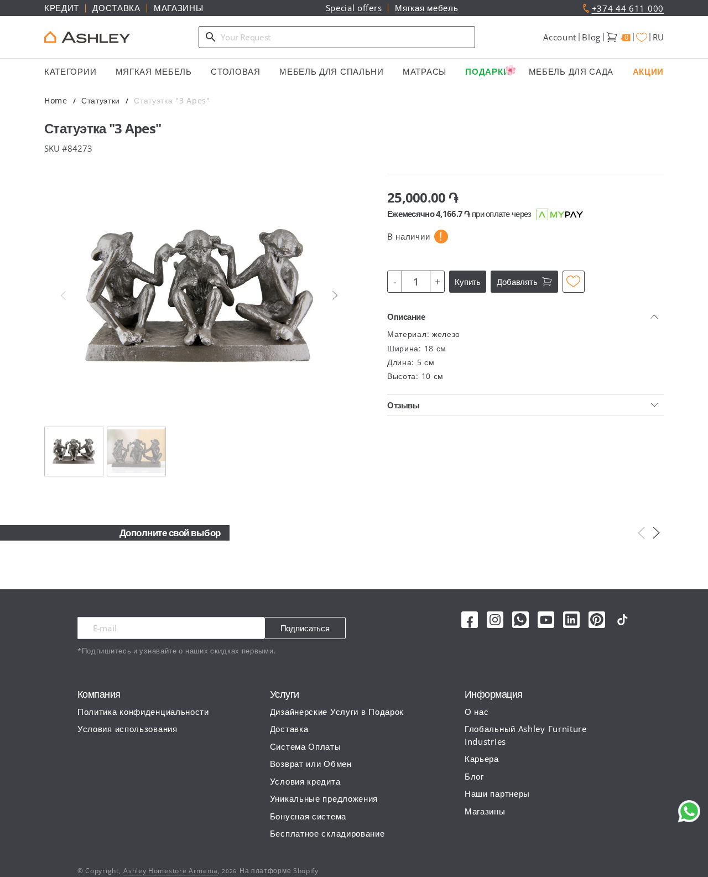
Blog (591, 37)
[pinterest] (597, 619)
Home (55, 100)
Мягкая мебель (426, 7)
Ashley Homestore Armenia (170, 870)
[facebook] (469, 619)
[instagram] (495, 619)
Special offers (354, 7)
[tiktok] (622, 619)
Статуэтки (100, 100)
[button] (559, 37)
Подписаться (305, 628)
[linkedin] (571, 619)
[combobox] (337, 37)
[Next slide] (335, 295)
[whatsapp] (520, 619)
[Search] (211, 37)
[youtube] (546, 619)
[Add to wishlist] (573, 281)
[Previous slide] (63, 295)
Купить (468, 281)
